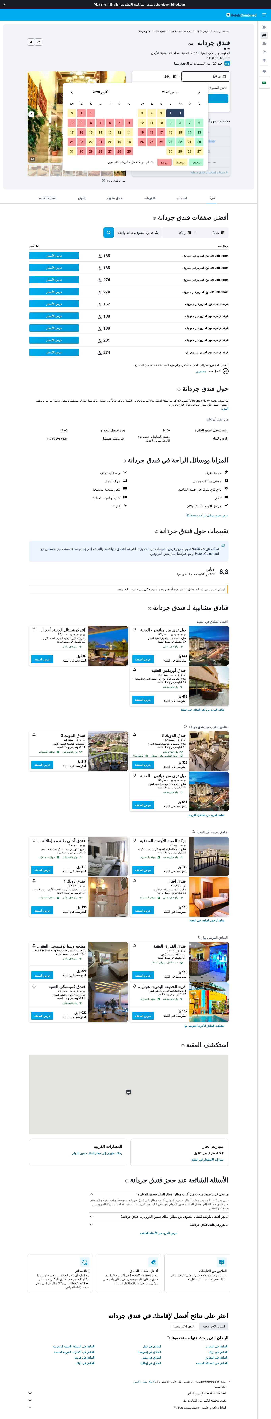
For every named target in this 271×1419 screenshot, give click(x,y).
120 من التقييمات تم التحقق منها (195, 63)
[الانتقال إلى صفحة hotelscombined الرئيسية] (241, 15)
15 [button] (180, 132)
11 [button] (151, 122)
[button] (4, 4)
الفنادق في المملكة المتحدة (212, 1363)
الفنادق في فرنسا (84, 1357)
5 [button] (142, 113)
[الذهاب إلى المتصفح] (264, 60)
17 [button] (161, 132)
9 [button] (171, 122)
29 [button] (180, 151)
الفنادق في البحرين (217, 1357)
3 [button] (161, 113)
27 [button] (199, 151)
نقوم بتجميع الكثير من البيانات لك (204, 1400)
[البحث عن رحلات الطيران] (264, 27)
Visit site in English (107, 4)
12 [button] (142, 122)
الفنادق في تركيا (218, 1352)
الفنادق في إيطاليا (151, 1363)
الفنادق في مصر (151, 1357)
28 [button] (189, 151)
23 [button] (170, 141)
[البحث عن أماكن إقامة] (264, 35)
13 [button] (199, 132)
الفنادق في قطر (152, 1346)
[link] (202, 709)
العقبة (163, 31)
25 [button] (151, 141)
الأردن (206, 31)
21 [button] (189, 141)
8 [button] (180, 122)
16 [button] (170, 132)
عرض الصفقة (143, 659)
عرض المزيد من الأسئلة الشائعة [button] (158, 1233)
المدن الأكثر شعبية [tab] (183, 1326)
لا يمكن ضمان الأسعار (144, 1381)
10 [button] (161, 122)
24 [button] (161, 141)
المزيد (224, 408)
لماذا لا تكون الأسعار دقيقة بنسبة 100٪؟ (200, 1407)
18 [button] (151, 132)
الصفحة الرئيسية (222, 31)
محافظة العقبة (184, 31)
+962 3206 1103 (218, 57)
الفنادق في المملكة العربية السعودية (74, 1346)
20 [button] (199, 141)
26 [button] (142, 141)
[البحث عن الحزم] (264, 52)
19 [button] (142, 132)
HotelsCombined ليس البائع (207, 1393)
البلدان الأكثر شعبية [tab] (214, 1326)
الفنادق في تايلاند (85, 1363)
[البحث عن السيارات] (264, 44)
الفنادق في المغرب (217, 1346)
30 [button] (170, 151)
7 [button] (190, 122)
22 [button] (180, 141)
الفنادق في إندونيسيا (149, 1352)
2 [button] (171, 113)
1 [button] (180, 113)
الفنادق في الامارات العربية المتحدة (74, 1352)
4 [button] (152, 113)
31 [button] (72, 151)
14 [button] (189, 132)
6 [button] (199, 122)
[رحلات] (264, 71)
